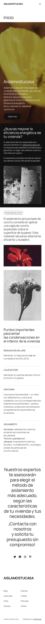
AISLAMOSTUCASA (13, 3)
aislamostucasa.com (31, 144)
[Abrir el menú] (40, 4)
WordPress (37, 619)
